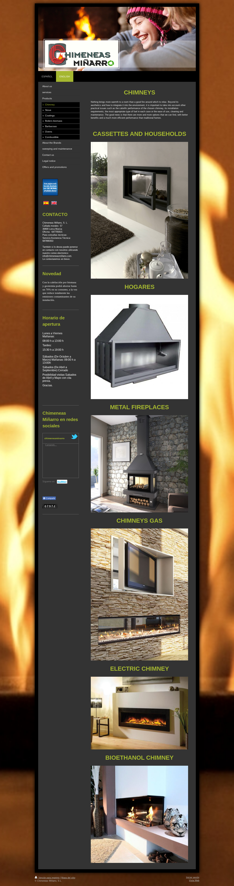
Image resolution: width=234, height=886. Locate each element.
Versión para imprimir (49, 878)
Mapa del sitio (68, 878)
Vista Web (194, 880)
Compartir (50, 498)
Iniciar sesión (192, 877)
